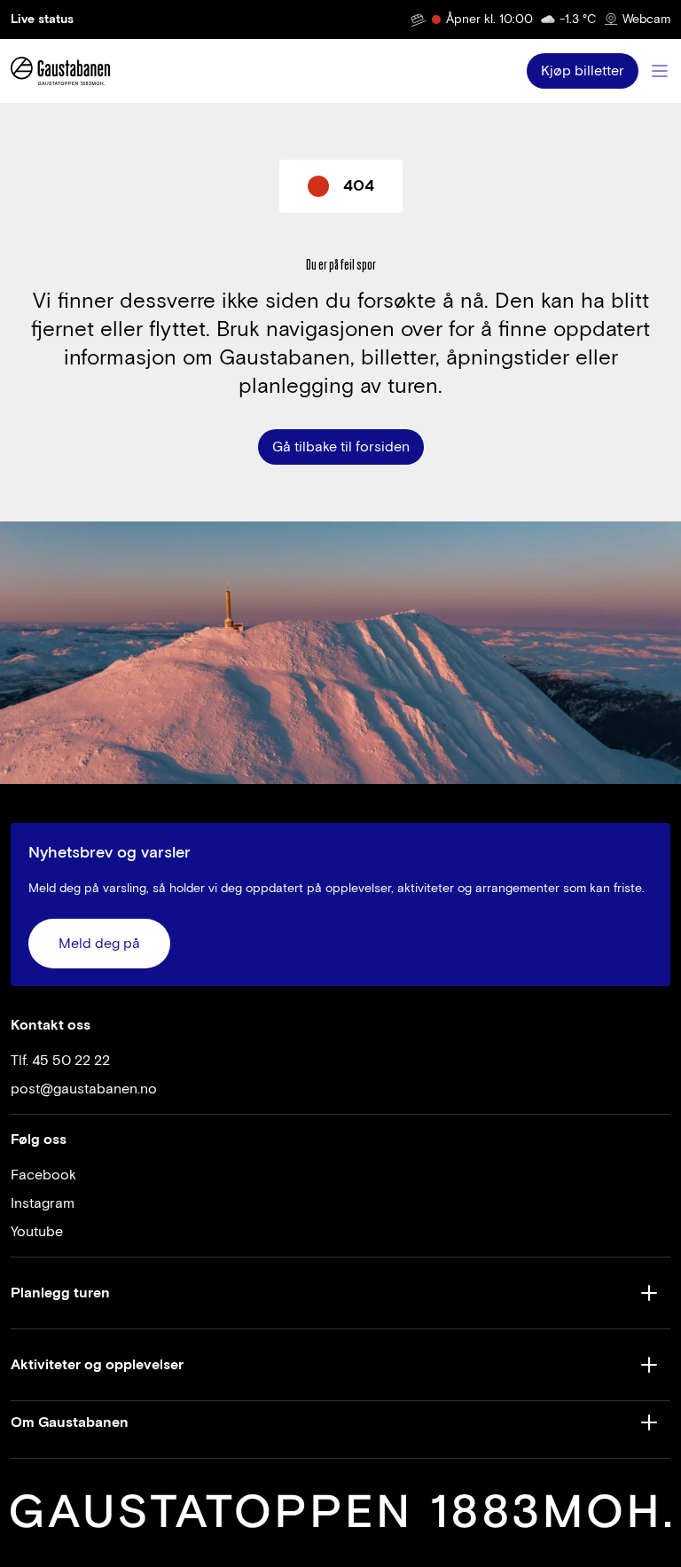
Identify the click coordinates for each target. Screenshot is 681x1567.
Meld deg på (99, 943)
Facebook (43, 1175)
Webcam (646, 19)
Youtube (37, 1232)
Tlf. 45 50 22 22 (60, 1061)
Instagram (42, 1203)
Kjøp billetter (582, 71)
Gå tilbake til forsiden (341, 447)
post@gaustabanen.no (84, 1089)
